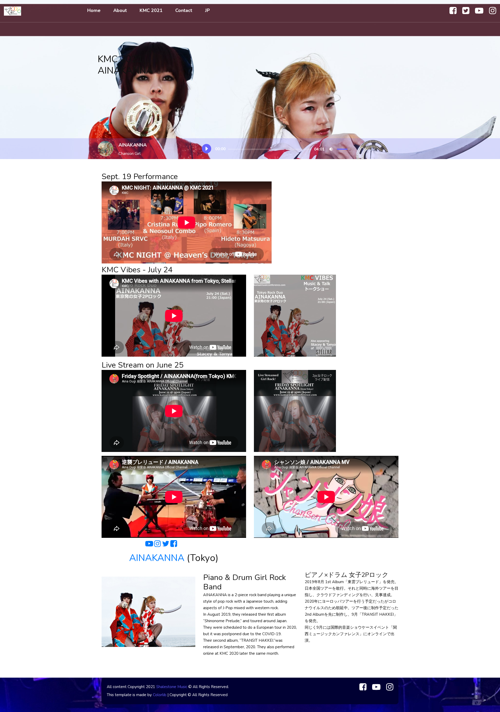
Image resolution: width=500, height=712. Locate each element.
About (120, 10)
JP (207, 10)
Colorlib (159, 694)
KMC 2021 (151, 10)
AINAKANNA (156, 558)
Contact (183, 10)
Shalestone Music (171, 686)
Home (94, 10)
